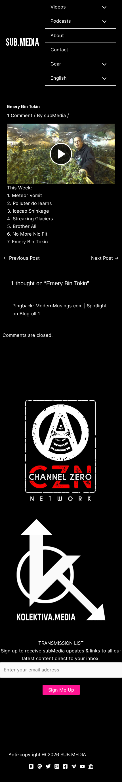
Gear (56, 64)
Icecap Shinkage (31, 211)
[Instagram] (56, 766)
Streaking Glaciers (33, 218)
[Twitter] (48, 766)
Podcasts (61, 21)
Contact (59, 49)
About (57, 35)
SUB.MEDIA (22, 42)
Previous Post (21, 258)
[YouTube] (82, 766)
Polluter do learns (32, 203)
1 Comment (19, 115)
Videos (58, 7)
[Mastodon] (39, 766)
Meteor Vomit (27, 195)
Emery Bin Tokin (30, 241)
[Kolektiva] (31, 766)
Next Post (105, 258)
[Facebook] (65, 766)
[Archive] (90, 766)
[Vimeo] (73, 766)
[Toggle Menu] (103, 7)
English (59, 78)
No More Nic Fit (29, 234)
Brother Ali (24, 226)
